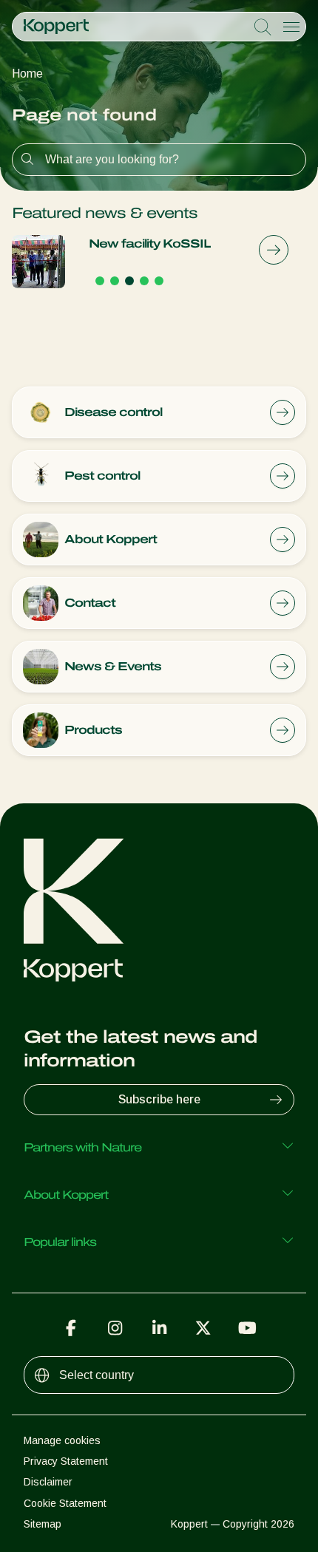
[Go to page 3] (129, 280)
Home (27, 73)
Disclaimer (48, 1482)
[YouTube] (247, 1328)
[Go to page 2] (114, 280)
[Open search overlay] (262, 27)
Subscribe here (159, 1099)
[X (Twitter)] (203, 1328)
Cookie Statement (65, 1503)
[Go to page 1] (99, 280)
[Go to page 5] (159, 280)
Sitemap (42, 1524)
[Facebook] (71, 1328)
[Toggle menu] (291, 27)
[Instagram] (115, 1328)
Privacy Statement (66, 1461)
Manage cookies (62, 1440)
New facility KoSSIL (150, 243)
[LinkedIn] (159, 1328)
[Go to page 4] (144, 280)
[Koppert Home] (56, 26)
